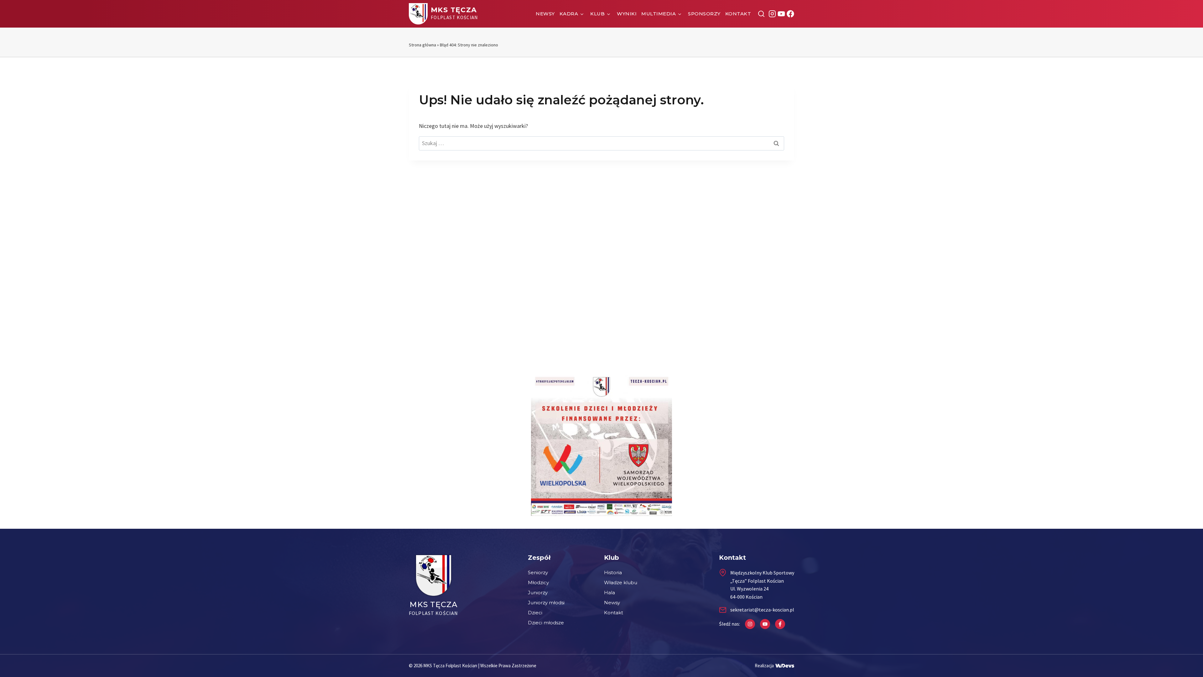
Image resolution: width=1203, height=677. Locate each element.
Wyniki (627, 14)
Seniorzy (538, 572)
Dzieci (535, 613)
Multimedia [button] (658, 14)
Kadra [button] (569, 14)
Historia (613, 572)
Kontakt (738, 14)
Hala (609, 593)
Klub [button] (597, 14)
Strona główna (422, 45)
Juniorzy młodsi (546, 603)
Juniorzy (538, 593)
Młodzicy (538, 582)
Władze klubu (620, 582)
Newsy (545, 14)
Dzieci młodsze (546, 623)
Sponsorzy (704, 14)
